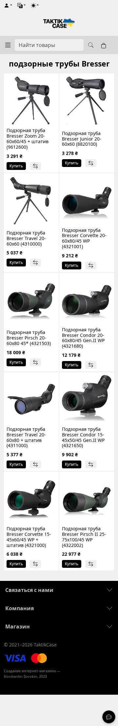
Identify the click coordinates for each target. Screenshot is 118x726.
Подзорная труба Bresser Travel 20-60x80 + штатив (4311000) (26, 437)
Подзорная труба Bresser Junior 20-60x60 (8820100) (81, 138)
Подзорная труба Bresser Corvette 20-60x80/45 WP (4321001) (84, 238)
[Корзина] (104, 45)
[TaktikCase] (59, 23)
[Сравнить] (35, 166)
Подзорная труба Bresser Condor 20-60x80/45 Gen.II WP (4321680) (83, 337)
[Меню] (8, 45)
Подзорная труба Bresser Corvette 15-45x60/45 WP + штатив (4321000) (29, 536)
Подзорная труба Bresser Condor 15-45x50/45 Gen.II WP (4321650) (83, 437)
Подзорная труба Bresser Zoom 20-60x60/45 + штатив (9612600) (28, 138)
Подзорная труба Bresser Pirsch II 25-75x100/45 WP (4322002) (84, 536)
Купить (16, 166)
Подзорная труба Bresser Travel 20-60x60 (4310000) (26, 238)
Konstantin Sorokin (20, 676)
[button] (8, 5)
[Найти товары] (90, 45)
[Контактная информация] (108, 716)
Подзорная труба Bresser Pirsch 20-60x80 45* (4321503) (29, 337)
